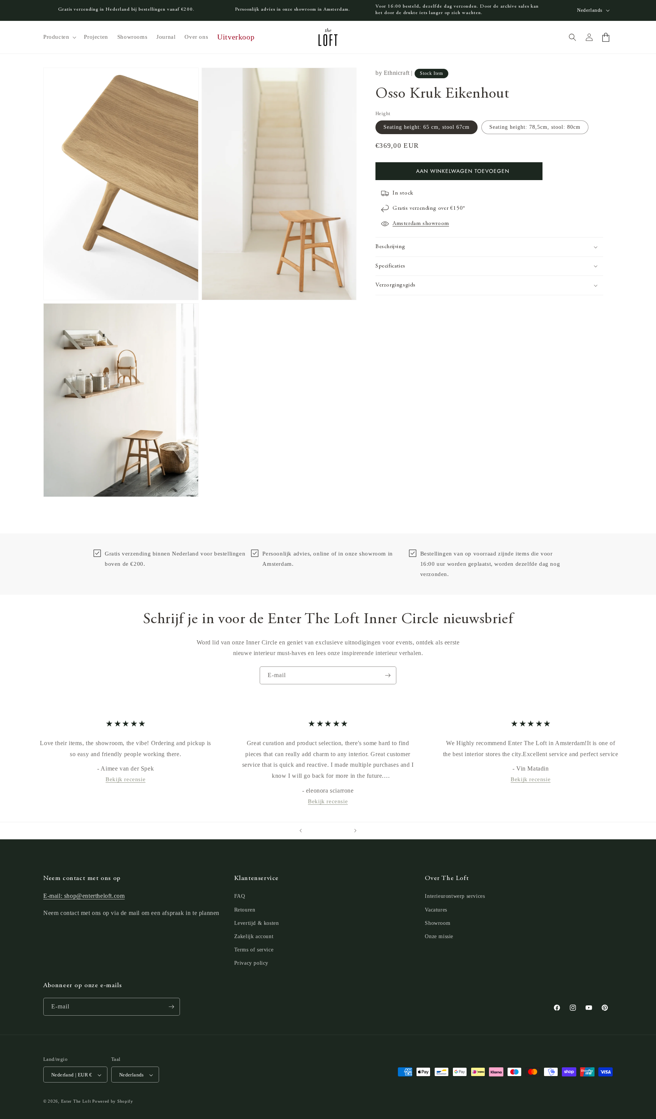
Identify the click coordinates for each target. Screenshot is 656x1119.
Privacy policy (251, 963)
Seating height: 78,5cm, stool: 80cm (534, 127)
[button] (59, 37)
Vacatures (436, 910)
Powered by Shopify (112, 1101)
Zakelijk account (254, 936)
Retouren (244, 910)
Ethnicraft (397, 73)
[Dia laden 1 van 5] (313, 830)
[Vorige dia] (300, 830)
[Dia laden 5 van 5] (343, 830)
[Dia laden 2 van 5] (320, 830)
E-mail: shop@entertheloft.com (84, 896)
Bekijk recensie (125, 779)
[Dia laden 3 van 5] (328, 830)
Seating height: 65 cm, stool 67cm (426, 127)
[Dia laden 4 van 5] (335, 830)
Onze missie (439, 936)
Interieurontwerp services (455, 896)
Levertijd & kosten (256, 923)
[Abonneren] (387, 675)
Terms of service (254, 950)
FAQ (239, 896)
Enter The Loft (76, 1101)
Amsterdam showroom (421, 223)
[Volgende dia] (355, 830)
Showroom (437, 923)
